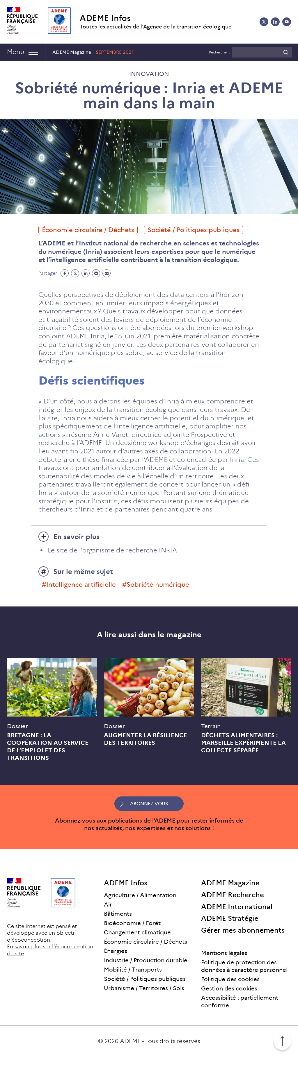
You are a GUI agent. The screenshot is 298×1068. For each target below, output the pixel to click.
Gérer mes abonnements (243, 930)
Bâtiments (118, 913)
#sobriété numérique (155, 584)
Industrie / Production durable (145, 960)
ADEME (130, 1041)
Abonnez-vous (149, 803)
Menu (15, 52)
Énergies (115, 950)
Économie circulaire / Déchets (88, 230)
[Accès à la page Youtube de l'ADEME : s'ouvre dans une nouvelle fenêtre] (286, 21)
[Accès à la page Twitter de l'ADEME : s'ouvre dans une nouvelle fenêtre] (264, 21)
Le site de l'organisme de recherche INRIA (112, 550)
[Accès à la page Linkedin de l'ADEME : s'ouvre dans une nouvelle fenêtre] (275, 21)
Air (108, 904)
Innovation (149, 73)
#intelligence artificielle (79, 584)
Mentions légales (224, 952)
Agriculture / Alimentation (140, 895)
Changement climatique (137, 932)
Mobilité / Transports (133, 969)
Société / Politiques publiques (194, 230)
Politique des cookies (230, 979)
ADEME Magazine (230, 883)
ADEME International (237, 906)
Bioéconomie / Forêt (132, 923)
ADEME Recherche (232, 895)
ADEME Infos (105, 18)
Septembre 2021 (115, 52)
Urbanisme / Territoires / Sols (144, 988)
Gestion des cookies (229, 988)
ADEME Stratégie (229, 918)
